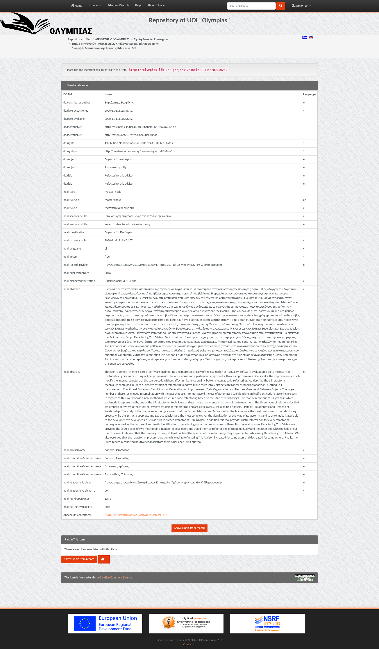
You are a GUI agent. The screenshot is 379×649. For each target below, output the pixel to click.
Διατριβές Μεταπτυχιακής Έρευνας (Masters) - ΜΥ (104, 48)
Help (138, 5)
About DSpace (156, 5)
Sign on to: (302, 5)
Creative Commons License (115, 577)
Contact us (189, 644)
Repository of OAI (79, 39)
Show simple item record (189, 528)
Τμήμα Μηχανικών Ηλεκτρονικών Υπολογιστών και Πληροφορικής (115, 44)
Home (78, 5)
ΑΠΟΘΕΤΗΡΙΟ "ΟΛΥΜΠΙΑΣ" (112, 39)
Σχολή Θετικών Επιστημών (151, 39)
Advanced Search (118, 5)
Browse (94, 5)
